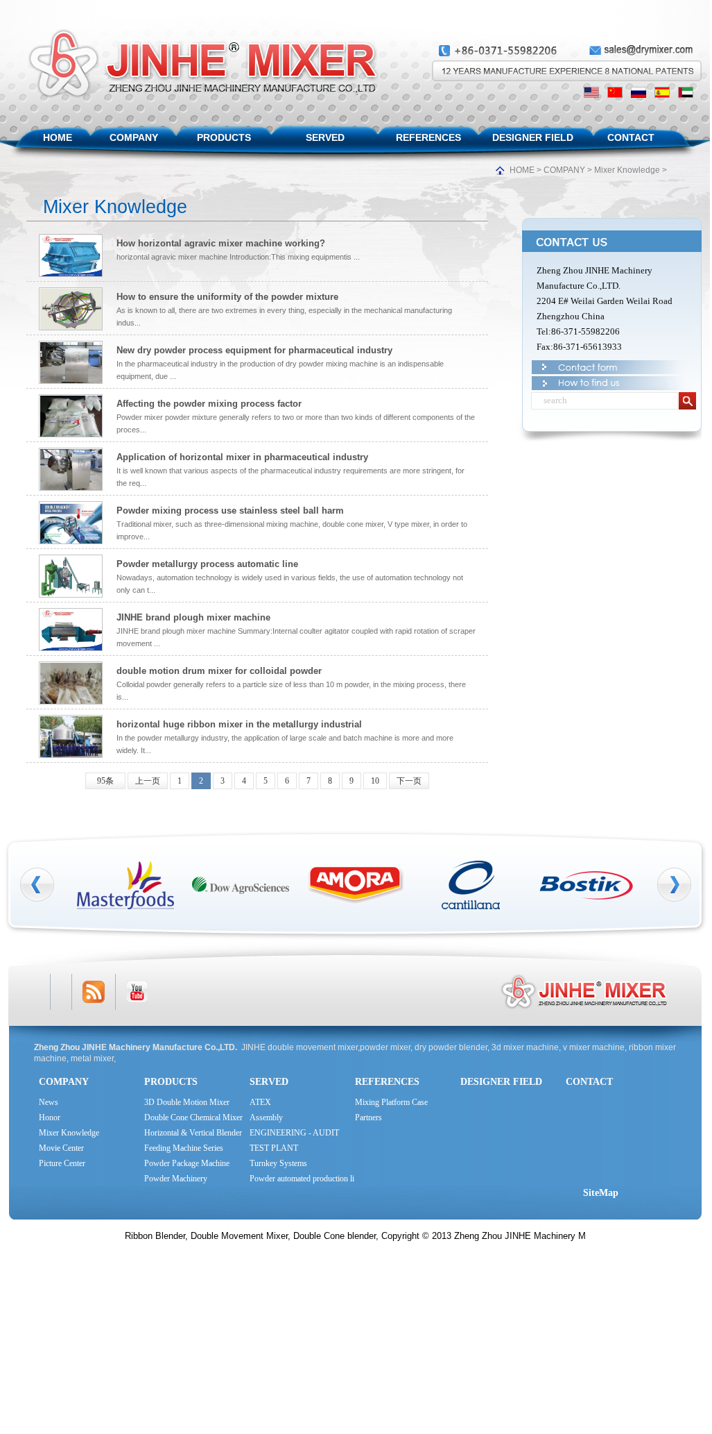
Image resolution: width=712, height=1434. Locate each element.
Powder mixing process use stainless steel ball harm (230, 510)
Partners (368, 1117)
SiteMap (600, 1193)
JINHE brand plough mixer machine (193, 617)
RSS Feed (94, 992)
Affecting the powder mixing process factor (209, 403)
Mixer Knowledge (627, 170)
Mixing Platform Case (391, 1102)
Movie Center (61, 1148)
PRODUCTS (224, 137)
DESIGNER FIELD (532, 137)
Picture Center (62, 1163)
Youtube (137, 992)
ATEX (260, 1102)
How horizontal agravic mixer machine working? (220, 243)
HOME (57, 137)
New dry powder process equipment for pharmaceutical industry (254, 350)
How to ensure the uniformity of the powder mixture (227, 297)
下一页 (409, 781)
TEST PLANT (274, 1148)
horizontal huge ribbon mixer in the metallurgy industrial (239, 724)
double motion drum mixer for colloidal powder (219, 671)
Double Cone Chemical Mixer (193, 1117)
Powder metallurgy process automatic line (207, 564)
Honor (49, 1117)
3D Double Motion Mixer (186, 1102)
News (48, 1102)
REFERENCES (428, 137)
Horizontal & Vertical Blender (193, 1133)
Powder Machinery (175, 1178)
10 (375, 781)
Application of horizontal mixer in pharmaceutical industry (242, 457)
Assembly (266, 1117)
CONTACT (630, 137)
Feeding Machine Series (183, 1148)
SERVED (325, 137)
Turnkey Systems (278, 1163)
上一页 (147, 781)
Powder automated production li (302, 1178)
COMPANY (134, 137)
